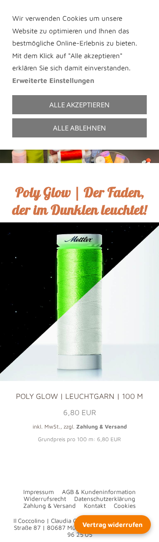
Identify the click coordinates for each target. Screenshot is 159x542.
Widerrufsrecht (45, 498)
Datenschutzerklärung (104, 498)
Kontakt (95, 505)
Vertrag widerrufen (112, 524)
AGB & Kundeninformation (99, 491)
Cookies (125, 505)
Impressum (38, 491)
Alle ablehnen (79, 128)
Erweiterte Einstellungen (53, 80)
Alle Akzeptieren (79, 104)
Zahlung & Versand (101, 426)
